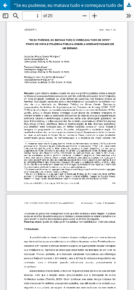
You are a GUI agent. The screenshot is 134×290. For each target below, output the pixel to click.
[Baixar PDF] (129, 5)
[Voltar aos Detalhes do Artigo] (5, 5)
